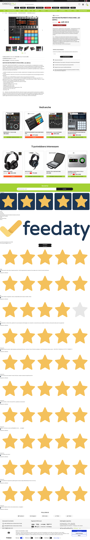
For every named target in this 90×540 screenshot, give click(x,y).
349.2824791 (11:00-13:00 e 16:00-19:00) (13, 525)
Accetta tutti (79, 531)
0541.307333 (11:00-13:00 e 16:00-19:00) (13, 523)
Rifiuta (79, 535)
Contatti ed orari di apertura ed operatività (64, 64)
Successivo (45, 246)
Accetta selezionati (79, 533)
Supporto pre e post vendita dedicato (63, 67)
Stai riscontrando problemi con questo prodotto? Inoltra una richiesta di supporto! (67, 70)
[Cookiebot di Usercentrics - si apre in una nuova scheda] (8, 538)
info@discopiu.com (8, 528)
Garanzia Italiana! (58, 60)
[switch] (31, 538)
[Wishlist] (79, 4)
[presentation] (5, 30)
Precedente (45, 244)
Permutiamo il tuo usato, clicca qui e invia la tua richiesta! (67, 62)
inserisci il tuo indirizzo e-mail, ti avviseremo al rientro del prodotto (65, 51)
